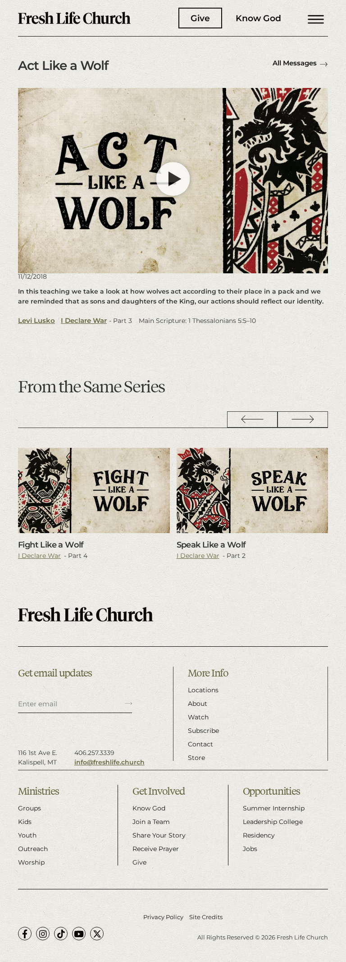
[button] (316, 18)
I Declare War (84, 320)
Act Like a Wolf (63, 65)
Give (200, 18)
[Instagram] (43, 933)
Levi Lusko (36, 320)
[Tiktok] (61, 933)
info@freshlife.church (109, 762)
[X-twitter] (97, 933)
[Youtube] (79, 933)
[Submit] (128, 704)
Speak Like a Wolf (211, 544)
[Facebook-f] (25, 933)
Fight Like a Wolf (51, 544)
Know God (258, 18)
